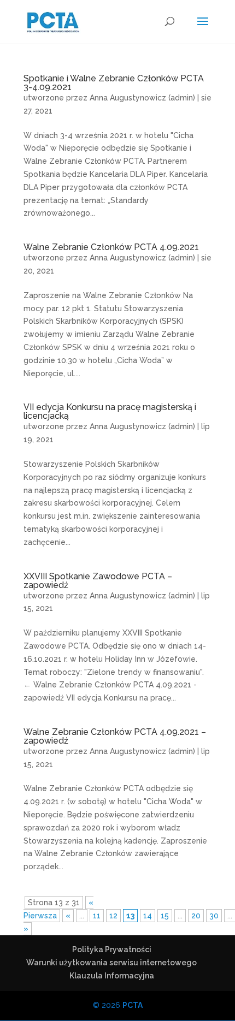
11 (97, 915)
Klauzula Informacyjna (111, 975)
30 (214, 915)
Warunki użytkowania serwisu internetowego (111, 962)
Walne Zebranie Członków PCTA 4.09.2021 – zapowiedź (115, 736)
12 (113, 915)
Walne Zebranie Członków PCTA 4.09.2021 (111, 247)
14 (147, 915)
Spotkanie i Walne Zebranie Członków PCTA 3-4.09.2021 (114, 82)
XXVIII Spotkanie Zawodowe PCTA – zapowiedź (98, 580)
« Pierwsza (58, 909)
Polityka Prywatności (111, 949)
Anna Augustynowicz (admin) (142, 97)
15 (165, 915)
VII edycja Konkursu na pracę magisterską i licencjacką (110, 411)
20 (196, 915)
